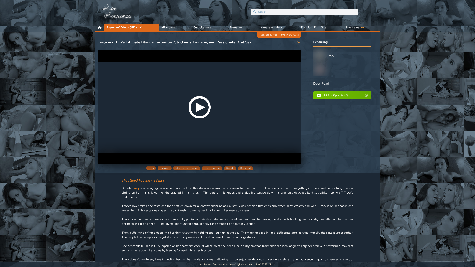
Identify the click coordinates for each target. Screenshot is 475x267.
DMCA (271, 264)
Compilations (202, 27)
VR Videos (168, 27)
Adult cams (206, 264)
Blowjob (164, 168)
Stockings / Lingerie (186, 168)
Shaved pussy (212, 168)
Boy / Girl (245, 168)
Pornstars (236, 27)
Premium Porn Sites (314, 27)
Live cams (352, 27)
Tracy (136, 188)
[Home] (117, 12)
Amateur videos (272, 27)
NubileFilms (279, 34)
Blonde (230, 168)
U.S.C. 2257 (261, 264)
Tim (258, 188)
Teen (151, 168)
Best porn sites (220, 264)
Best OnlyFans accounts (241, 264)
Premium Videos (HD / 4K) (125, 27)
